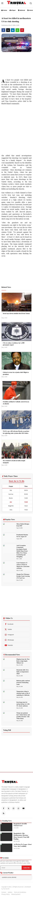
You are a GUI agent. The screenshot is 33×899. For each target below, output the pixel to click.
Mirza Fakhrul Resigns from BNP (22, 525)
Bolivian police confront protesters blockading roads (23, 682)
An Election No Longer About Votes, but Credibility (23, 845)
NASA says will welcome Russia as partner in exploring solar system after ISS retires (16, 432)
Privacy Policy (5, 894)
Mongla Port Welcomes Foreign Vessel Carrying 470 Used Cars (23, 576)
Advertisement (15, 894)
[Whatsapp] (18, 808)
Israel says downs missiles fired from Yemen (16, 314)
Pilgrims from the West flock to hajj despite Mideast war (22, 661)
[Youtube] (23, 808)
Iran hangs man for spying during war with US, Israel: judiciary (23, 704)
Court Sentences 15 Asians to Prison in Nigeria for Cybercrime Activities (22, 565)
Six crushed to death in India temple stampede (14, 462)
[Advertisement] (16, 64)
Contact (3, 892)
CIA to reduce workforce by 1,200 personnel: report (13, 344)
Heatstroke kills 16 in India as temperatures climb (22, 672)
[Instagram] (13, 808)
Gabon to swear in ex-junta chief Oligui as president (16, 373)
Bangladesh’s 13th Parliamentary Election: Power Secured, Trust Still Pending (21, 836)
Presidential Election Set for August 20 (22, 536)
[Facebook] (3, 808)
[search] (30, 3)
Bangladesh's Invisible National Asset (20, 825)
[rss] (3, 813)
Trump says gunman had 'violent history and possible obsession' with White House (23, 715)
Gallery (10, 892)
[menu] (2, 3)
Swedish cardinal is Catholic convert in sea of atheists (16, 403)
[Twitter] (8, 808)
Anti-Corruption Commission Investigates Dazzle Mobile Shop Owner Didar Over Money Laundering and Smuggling (22, 551)
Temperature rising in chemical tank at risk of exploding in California (23, 693)
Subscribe (26, 868)
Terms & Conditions (20, 892)
